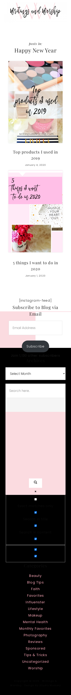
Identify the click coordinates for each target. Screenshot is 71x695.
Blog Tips (35, 582)
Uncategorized (35, 661)
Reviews (35, 641)
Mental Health (35, 622)
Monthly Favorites (35, 628)
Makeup (35, 615)
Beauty (35, 575)
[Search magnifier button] (35, 483)
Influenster (35, 602)
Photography (35, 635)
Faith (35, 589)
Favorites (35, 595)
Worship (35, 668)
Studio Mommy (50, 685)
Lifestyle (35, 608)
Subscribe (36, 346)
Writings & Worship (35, 12)
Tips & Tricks (35, 655)
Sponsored (36, 648)
